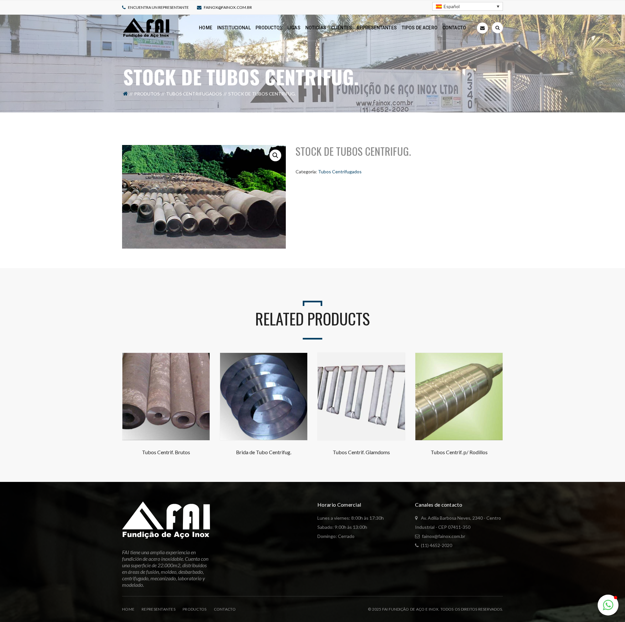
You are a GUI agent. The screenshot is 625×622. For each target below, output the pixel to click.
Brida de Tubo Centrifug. (263, 452)
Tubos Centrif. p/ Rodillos (459, 452)
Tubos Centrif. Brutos (166, 452)
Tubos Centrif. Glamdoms (361, 452)
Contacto (225, 609)
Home (128, 609)
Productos (195, 609)
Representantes (158, 609)
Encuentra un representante (158, 7)
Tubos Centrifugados (194, 93)
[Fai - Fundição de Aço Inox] (146, 27)
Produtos (147, 93)
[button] (275, 155)
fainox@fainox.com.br (228, 7)
